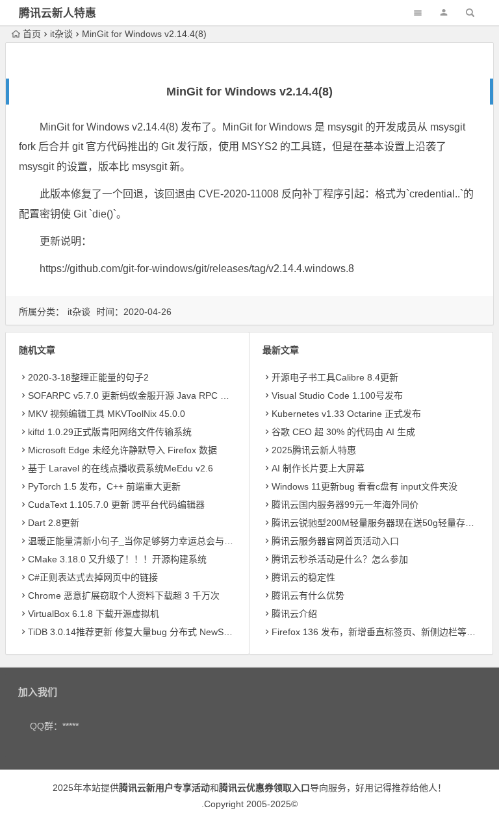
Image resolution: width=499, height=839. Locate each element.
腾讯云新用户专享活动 (164, 788)
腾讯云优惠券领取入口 (264, 788)
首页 (32, 34)
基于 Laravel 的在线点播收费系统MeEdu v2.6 (120, 468)
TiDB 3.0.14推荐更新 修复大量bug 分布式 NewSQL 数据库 (146, 632)
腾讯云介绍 (294, 613)
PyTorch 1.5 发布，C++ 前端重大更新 (104, 486)
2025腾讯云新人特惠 (314, 450)
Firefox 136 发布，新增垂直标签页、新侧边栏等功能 (378, 632)
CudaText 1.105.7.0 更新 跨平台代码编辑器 (116, 504)
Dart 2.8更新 (53, 523)
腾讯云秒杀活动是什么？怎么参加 (340, 559)
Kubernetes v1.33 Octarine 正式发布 (346, 413)
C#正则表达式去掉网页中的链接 (93, 577)
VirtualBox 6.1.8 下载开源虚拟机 (93, 613)
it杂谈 (61, 34)
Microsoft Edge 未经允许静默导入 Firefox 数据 (122, 450)
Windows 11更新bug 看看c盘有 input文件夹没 (364, 486)
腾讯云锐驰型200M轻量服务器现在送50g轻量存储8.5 (379, 523)
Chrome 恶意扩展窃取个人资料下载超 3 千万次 (124, 595)
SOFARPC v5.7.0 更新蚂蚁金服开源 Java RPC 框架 (133, 395)
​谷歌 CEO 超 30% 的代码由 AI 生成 (343, 432)
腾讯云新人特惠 (57, 13)
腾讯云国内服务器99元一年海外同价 (345, 504)
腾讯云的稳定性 (303, 577)
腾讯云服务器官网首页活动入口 (335, 541)
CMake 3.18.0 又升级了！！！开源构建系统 (117, 559)
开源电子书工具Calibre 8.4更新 (335, 377)
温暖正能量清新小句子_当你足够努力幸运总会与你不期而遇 (149, 541)
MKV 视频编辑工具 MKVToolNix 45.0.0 (106, 413)
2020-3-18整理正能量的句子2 (88, 377)
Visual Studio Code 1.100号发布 (337, 395)
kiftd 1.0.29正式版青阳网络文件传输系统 (110, 432)
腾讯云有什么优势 (308, 595)
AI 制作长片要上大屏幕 (318, 468)
